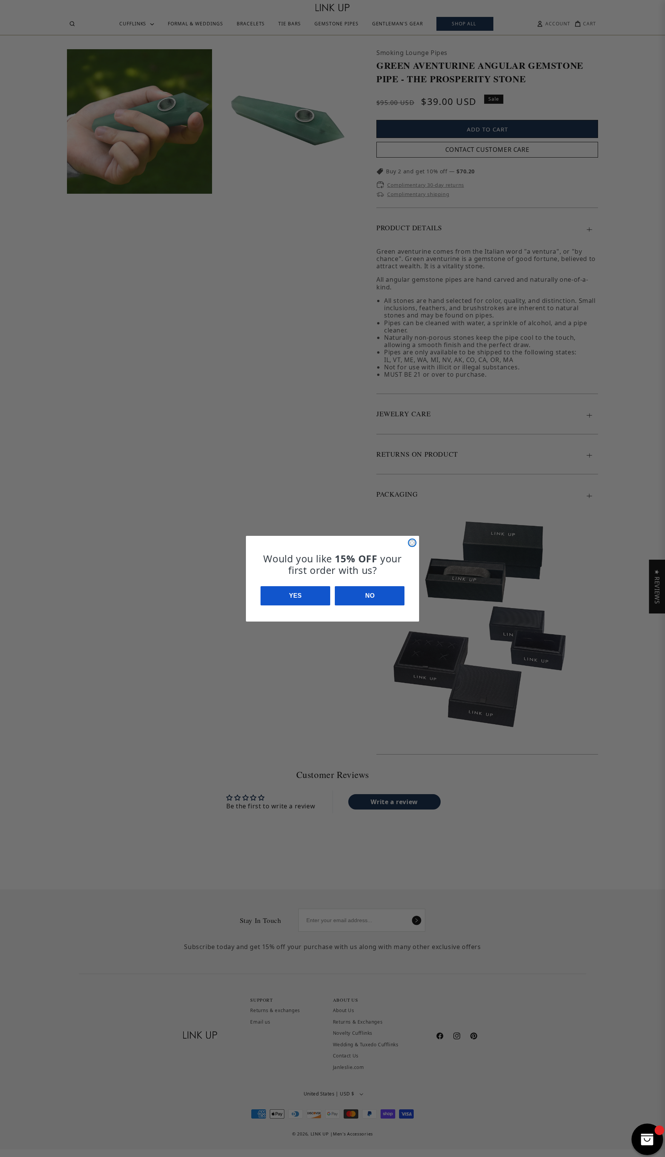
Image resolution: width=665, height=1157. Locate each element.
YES (295, 595)
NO (369, 595)
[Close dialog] (412, 543)
